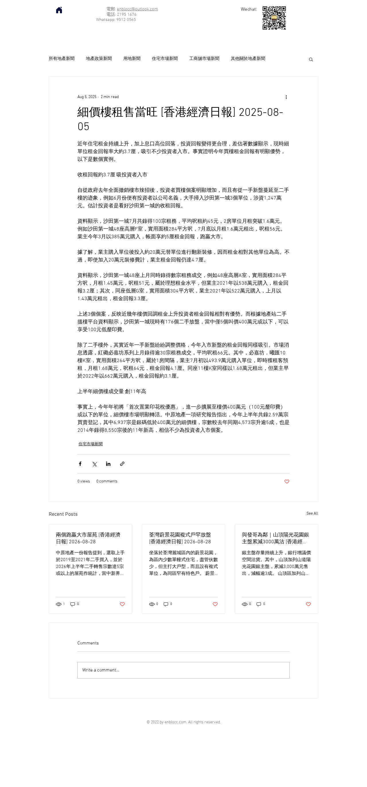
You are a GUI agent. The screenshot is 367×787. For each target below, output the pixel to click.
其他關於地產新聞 (248, 58)
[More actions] (286, 97)
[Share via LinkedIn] (108, 463)
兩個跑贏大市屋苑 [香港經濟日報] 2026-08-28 (88, 538)
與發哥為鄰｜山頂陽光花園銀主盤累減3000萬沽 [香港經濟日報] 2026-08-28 (275, 538)
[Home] (59, 10)
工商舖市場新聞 (204, 58)
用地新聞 (131, 58)
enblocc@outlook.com (137, 9)
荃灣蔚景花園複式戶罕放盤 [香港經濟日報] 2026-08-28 (180, 538)
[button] (311, 59)
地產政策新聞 (99, 58)
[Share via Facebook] (80, 463)
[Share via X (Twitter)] (94, 463)
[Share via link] (122, 463)
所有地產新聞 (62, 58)
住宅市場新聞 (165, 58)
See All (312, 513)
